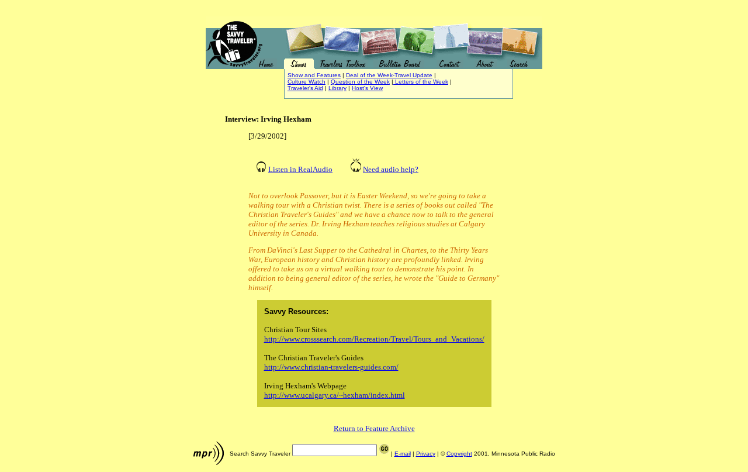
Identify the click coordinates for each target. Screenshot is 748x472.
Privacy (425, 453)
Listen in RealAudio (300, 169)
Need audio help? (390, 169)
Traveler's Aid (305, 88)
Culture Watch (306, 81)
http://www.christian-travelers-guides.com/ (331, 367)
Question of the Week (360, 81)
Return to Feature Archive (374, 428)
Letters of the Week (420, 81)
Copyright (459, 453)
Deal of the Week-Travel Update (389, 75)
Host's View (367, 88)
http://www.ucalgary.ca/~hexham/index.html (334, 395)
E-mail (402, 453)
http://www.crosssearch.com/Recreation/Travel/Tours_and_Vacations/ (374, 339)
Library (337, 88)
